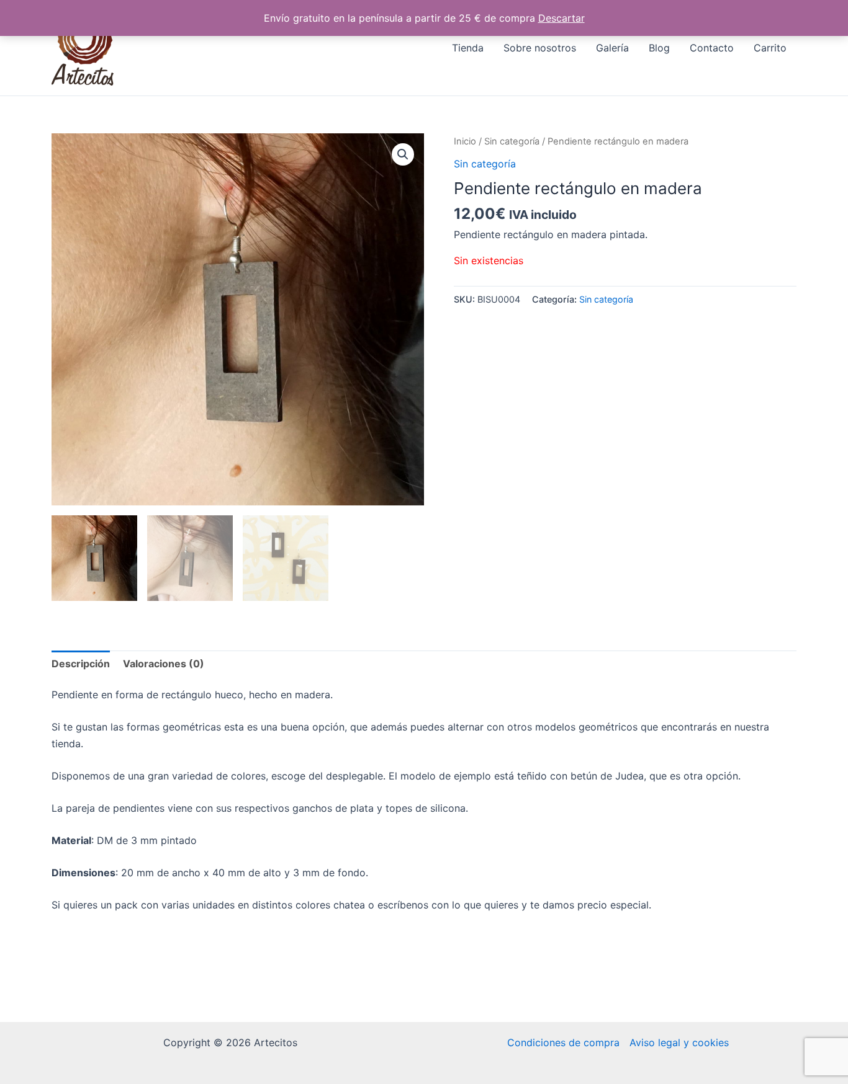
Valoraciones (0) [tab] (163, 663)
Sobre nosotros (539, 48)
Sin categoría (511, 141)
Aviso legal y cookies (679, 1042)
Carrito (770, 48)
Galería (612, 48)
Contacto (712, 48)
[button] (403, 154)
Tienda (468, 48)
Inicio (465, 141)
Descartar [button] (561, 18)
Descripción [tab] (81, 663)
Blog (659, 48)
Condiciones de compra (563, 1042)
